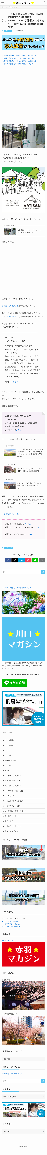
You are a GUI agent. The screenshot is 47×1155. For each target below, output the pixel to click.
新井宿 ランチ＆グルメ (13, 760)
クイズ (7, 750)
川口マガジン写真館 (12, 806)
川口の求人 (9, 755)
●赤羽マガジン (7, 940)
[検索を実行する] (43, 572)
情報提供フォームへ (12, 514)
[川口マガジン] (23, 2)
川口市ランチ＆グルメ (13, 826)
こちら (18, 430)
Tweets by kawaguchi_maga (12, 1074)
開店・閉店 (9, 821)
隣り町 (7, 771)
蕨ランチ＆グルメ (11, 831)
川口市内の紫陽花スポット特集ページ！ (16, 588)
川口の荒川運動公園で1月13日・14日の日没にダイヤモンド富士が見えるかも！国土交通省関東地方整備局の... (30, 452)
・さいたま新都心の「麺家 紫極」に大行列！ (18, 64)
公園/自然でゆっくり (12, 781)
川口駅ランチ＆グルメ (13, 776)
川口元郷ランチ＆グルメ (14, 801)
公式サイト (12, 316)
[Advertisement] (23, 92)
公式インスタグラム (10, 306)
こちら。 (28, 524)
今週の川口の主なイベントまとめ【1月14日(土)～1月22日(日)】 (29, 470)
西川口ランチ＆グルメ (13, 786)
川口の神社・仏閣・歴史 (14, 791)
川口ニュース (8, 31)
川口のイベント (10, 745)
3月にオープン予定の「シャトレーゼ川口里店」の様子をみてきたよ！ (30, 485)
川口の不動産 (10, 740)
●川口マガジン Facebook (11, 927)
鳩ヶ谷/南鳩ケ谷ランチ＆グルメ (16, 811)
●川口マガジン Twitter (10, 921)
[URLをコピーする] (42, 560)
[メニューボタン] (2, 2)
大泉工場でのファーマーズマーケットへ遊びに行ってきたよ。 (29, 231)
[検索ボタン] (44, 2)
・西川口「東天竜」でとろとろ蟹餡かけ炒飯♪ (19, 58)
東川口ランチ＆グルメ (13, 816)
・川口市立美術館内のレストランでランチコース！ (21, 56)
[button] (8, 560)
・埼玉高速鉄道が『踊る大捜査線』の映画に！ (19, 61)
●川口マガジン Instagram (11, 924)
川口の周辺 (9, 765)
